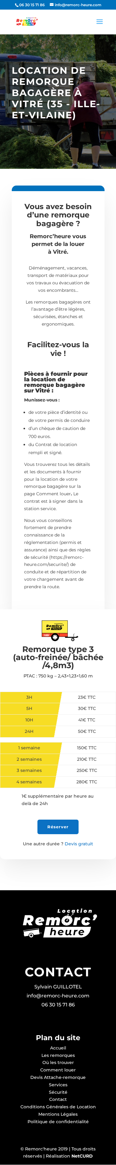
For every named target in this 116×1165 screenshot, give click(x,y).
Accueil (58, 1048)
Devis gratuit (58, 844)
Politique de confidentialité (58, 1121)
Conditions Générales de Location (58, 1107)
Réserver (58, 826)
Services (58, 1085)
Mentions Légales (58, 1114)
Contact (58, 1099)
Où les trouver (58, 1062)
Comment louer (58, 1070)
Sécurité (58, 1092)
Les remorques (58, 1055)
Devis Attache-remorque (58, 1077)
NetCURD (81, 1156)
